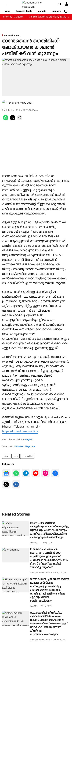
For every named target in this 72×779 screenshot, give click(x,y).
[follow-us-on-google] (6, 473)
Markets (42, 11)
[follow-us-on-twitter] (6, 484)
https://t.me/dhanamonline (20, 431)
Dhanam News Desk (20, 103)
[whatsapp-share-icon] (5, 120)
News (7, 11)
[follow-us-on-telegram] (26, 473)
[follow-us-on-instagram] (45, 473)
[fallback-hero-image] (15, 528)
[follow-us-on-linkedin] (16, 484)
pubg (16, 456)
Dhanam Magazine (25, 446)
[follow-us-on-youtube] (35, 473)
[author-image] (5, 103)
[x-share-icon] (12, 120)
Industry (56, 11)
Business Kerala (24, 11)
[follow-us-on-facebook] (55, 473)
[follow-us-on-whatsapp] (16, 473)
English (29, 439)
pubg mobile (27, 456)
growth (7, 456)
